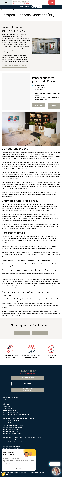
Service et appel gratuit (27, 390)
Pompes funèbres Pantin (10, 423)
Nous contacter (53, 106)
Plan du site (24, 472)
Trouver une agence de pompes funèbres (16, 415)
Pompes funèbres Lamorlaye (12, 448)
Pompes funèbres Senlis (10, 444)
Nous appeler (39, 105)
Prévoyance (6, 404)
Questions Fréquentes (9, 410)
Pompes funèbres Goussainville (12, 442)
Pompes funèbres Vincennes (12, 433)
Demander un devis (28, 378)
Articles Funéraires (8, 408)
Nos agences (9, 9)
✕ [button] (59, 463)
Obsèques (6, 400)
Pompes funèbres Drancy (11, 429)
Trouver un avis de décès (11, 412)
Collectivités (6, 406)
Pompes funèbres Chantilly (11, 446)
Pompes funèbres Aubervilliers (12, 427)
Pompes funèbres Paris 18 (11, 421)
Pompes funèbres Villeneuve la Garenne (15, 440)
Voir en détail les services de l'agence (14, 65)
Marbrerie (6, 402)
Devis (51, 2)
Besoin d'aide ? (54, 464)
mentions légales (33, 472)
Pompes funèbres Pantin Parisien (13, 425)
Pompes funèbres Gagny (10, 431)
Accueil (3, 9)
